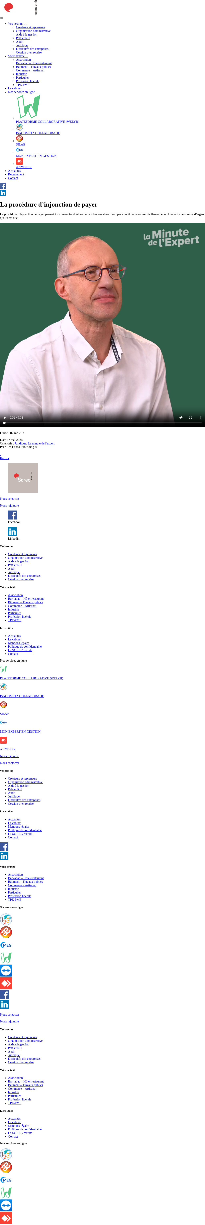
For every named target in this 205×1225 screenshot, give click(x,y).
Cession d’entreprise (29, 52)
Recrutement (16, 174)
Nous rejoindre (9, 505)
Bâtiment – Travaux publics (33, 66)
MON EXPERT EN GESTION (20, 731)
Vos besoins (17, 23)
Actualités (14, 170)
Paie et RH (23, 38)
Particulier (22, 77)
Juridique (22, 45)
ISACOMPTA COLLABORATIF (22, 696)
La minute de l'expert (41, 443)
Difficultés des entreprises (32, 48)
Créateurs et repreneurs (30, 27)
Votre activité (18, 56)
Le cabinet (14, 88)
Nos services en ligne (23, 92)
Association (23, 59)
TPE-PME (22, 84)
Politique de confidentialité (25, 646)
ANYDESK (8, 749)
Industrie (21, 74)
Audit (19, 41)
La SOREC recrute (20, 650)
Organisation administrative (33, 31)
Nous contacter (9, 498)
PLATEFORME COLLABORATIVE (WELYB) (31, 678)
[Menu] (1, 18)
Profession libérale (27, 81)
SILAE (4, 713)
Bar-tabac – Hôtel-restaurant (34, 63)
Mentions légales (18, 643)
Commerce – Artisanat (30, 70)
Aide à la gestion (26, 34)
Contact (13, 178)
